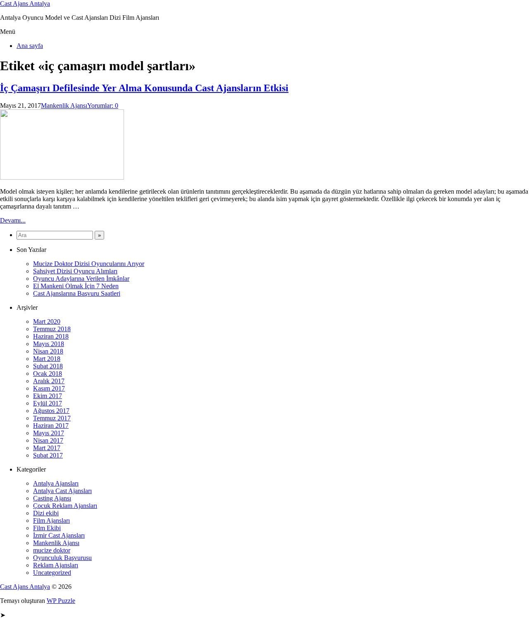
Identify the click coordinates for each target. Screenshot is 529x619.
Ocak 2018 (47, 373)
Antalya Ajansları (56, 483)
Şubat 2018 (48, 366)
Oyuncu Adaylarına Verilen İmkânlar (81, 278)
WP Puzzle (61, 600)
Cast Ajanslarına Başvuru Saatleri (76, 293)
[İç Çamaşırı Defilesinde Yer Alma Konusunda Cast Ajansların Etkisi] (62, 177)
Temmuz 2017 (52, 418)
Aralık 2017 (48, 380)
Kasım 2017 (49, 388)
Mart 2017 (46, 447)
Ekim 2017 (47, 395)
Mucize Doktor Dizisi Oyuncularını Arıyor (88, 263)
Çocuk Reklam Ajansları (65, 505)
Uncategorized (52, 572)
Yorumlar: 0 (102, 105)
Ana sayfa (30, 45)
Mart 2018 (46, 358)
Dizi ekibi (46, 513)
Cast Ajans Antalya (25, 3)
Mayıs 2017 (48, 432)
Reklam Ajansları (55, 565)
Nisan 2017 (48, 440)
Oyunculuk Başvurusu (62, 557)
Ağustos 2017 (51, 410)
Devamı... (13, 220)
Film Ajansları (51, 520)
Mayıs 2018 (48, 343)
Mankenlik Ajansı (64, 105)
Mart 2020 (46, 321)
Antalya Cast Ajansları (62, 490)
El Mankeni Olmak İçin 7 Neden (76, 285)
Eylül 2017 (47, 403)
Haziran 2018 (51, 336)
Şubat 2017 (48, 455)
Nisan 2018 (48, 351)
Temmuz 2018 (52, 328)
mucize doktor (51, 550)
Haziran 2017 (51, 425)
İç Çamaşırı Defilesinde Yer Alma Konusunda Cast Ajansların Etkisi (144, 88)
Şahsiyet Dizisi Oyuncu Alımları (75, 271)
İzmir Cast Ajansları (59, 535)
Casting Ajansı (52, 498)
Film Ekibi (47, 527)
